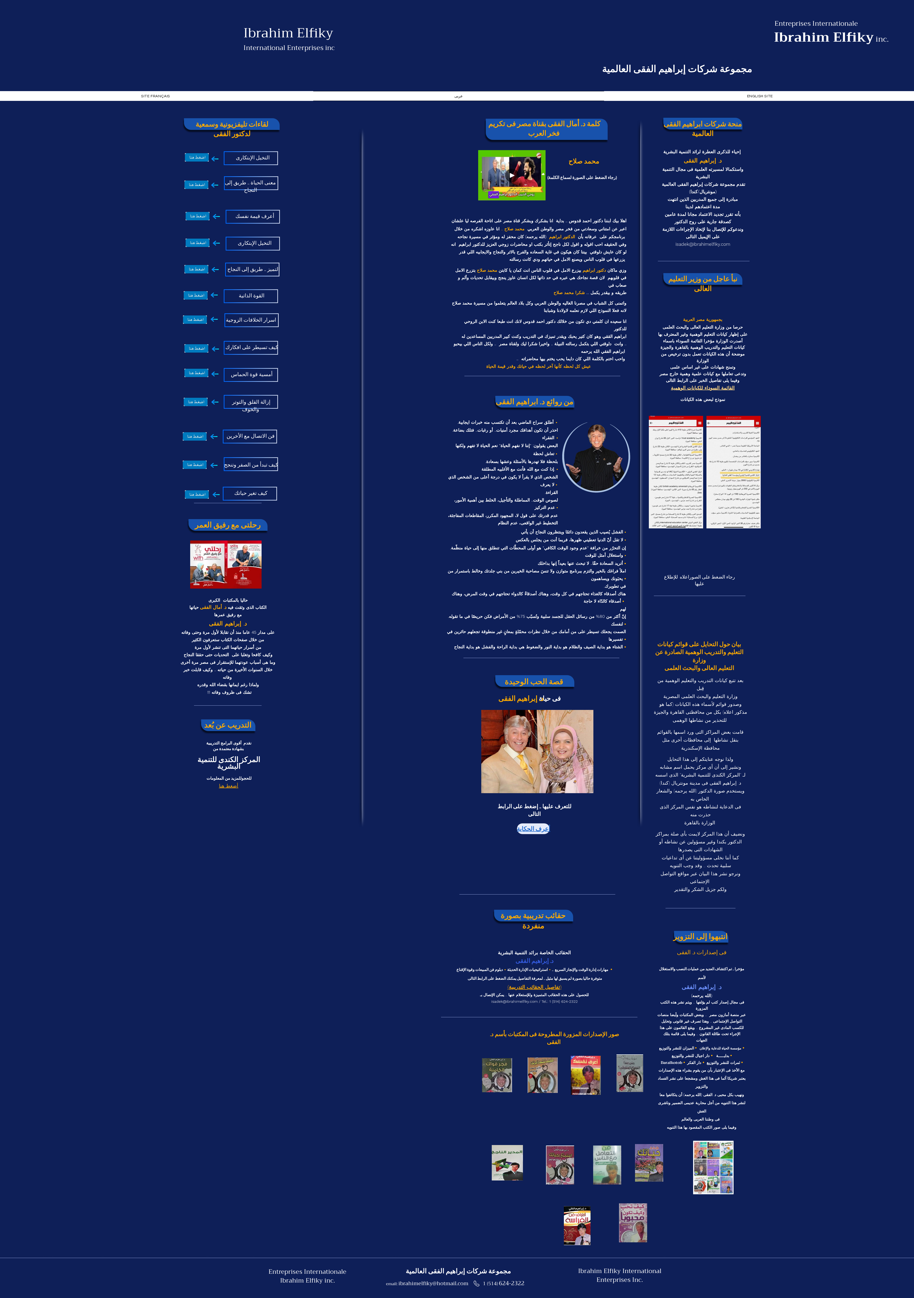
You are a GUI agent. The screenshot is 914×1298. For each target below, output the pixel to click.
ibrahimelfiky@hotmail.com (433, 1283)
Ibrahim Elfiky (288, 33)
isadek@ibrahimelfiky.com (514, 1001)
